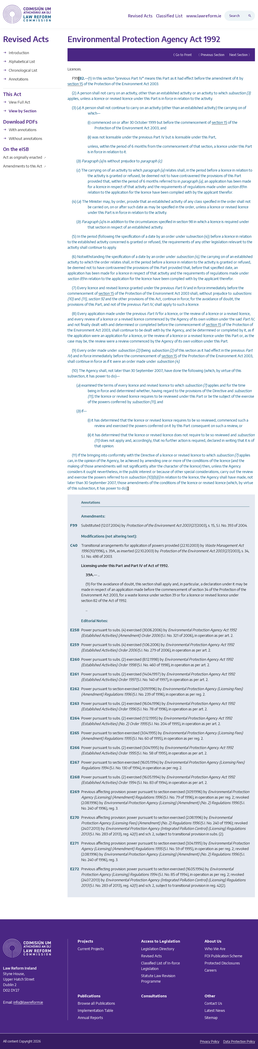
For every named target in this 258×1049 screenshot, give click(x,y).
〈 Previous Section (210, 55)
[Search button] (250, 16)
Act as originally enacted (24, 157)
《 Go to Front (182, 55)
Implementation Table (95, 1010)
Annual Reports (90, 1017)
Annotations (18, 79)
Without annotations (25, 138)
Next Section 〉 (240, 55)
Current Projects (91, 948)
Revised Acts (151, 955)
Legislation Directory (157, 948)
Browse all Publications (96, 1003)
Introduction (18, 52)
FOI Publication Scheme (223, 955)
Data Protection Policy (239, 1041)
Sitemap (211, 1017)
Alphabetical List (21, 61)
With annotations (22, 129)
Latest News (215, 1010)
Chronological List (22, 70)
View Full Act (19, 102)
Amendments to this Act (24, 165)
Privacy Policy (209, 1041)
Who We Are (215, 948)
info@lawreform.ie (28, 1002)
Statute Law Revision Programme (158, 978)
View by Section (22, 110)
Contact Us (213, 1003)
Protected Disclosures (222, 963)
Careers (211, 970)
